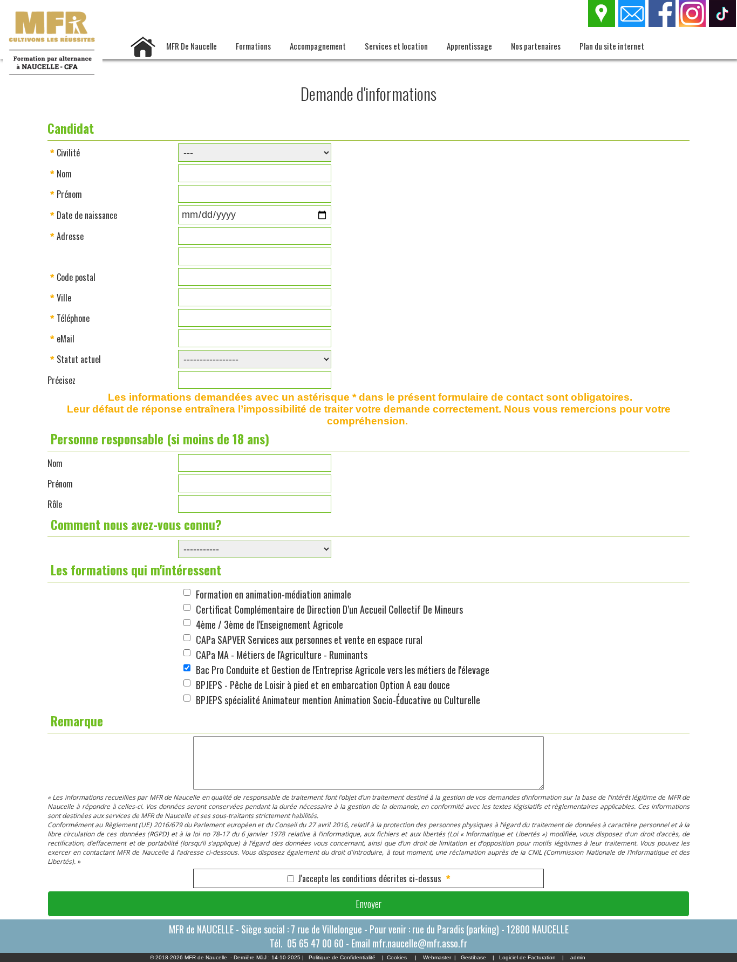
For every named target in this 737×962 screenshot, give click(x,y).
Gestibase (473, 957)
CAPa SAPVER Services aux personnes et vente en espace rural (309, 640)
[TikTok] (723, 23)
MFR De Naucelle (191, 46)
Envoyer (368, 904)
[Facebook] (663, 23)
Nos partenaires (536, 46)
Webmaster (437, 957)
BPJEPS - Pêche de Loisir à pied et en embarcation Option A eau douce (323, 685)
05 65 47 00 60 (315, 943)
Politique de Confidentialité (342, 957)
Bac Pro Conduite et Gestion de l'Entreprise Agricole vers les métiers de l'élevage (342, 670)
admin (577, 957)
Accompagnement (318, 46)
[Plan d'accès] (602, 23)
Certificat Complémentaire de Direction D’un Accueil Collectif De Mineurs (329, 609)
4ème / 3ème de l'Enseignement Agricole (269, 624)
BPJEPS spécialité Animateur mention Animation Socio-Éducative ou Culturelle (338, 700)
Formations (253, 46)
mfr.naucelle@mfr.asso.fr (419, 943)
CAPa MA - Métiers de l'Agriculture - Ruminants (281, 655)
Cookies (397, 957)
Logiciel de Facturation (527, 957)
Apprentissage (469, 46)
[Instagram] (693, 23)
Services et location (396, 46)
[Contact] (632, 23)
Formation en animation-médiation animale (273, 594)
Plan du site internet (611, 46)
